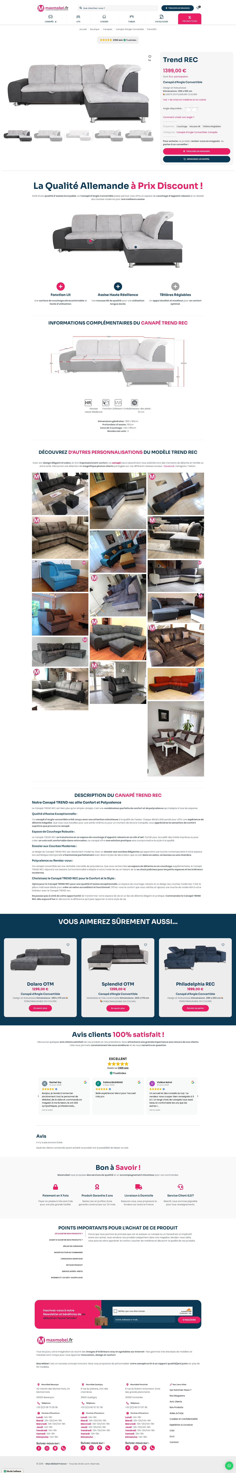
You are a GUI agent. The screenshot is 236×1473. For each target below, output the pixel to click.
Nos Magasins (177, 1395)
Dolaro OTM (40, 984)
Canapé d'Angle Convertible (130, 29)
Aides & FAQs (177, 1413)
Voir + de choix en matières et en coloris (184, 99)
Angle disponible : (173, 108)
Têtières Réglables (212, 126)
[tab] (60, 1234)
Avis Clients (176, 1401)
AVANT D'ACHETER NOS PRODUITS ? (66, 1240)
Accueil (83, 29)
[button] (150, 60)
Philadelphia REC (195, 984)
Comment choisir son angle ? (178, 117)
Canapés (107, 29)
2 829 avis (123, 1068)
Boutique (94, 29)
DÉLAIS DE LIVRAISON (73, 1246)
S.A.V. (172, 1436)
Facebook (169, 466)
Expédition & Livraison (181, 1424)
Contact (174, 1442)
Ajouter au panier (195, 1008)
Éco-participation (178, 76)
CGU (172, 1430)
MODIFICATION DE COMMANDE (68, 1252)
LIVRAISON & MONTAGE (72, 1258)
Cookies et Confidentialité (183, 1419)
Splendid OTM (118, 984)
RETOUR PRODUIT (74, 1265)
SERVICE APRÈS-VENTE (72, 1271)
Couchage (182, 126)
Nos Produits (176, 1407)
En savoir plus (40, 1008)
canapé (116, 462)
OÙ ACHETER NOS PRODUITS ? (69, 1233)
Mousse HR (195, 126)
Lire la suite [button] (47, 1110)
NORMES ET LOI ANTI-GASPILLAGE (67, 1277)
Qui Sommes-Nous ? (180, 1390)
